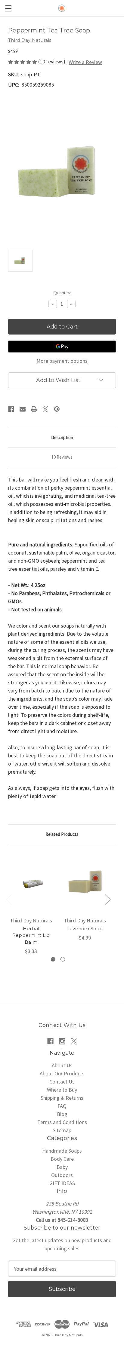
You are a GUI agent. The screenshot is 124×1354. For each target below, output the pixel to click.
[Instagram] (62, 1041)
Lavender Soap (85, 928)
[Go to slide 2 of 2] (62, 959)
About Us (62, 1065)
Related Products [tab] (62, 834)
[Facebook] (11, 409)
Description (62, 437)
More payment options (62, 360)
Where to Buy (62, 1089)
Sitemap (62, 1130)
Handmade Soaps (62, 1150)
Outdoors (62, 1175)
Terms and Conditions (62, 1122)
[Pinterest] (57, 409)
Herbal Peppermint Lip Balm (31, 935)
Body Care (62, 1158)
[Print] (34, 409)
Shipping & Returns (62, 1097)
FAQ (62, 1105)
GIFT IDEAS (62, 1183)
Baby (62, 1166)
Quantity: (62, 292)
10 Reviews (62, 457)
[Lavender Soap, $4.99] (85, 882)
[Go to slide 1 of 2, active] (53, 959)
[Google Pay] (62, 347)
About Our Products (62, 1073)
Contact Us (62, 1081)
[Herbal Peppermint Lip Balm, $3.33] (31, 882)
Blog (62, 1114)
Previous (9, 899)
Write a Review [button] (85, 62)
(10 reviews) (52, 61)
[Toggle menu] (8, 8)
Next (107, 899)
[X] (45, 409)
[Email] (23, 409)
